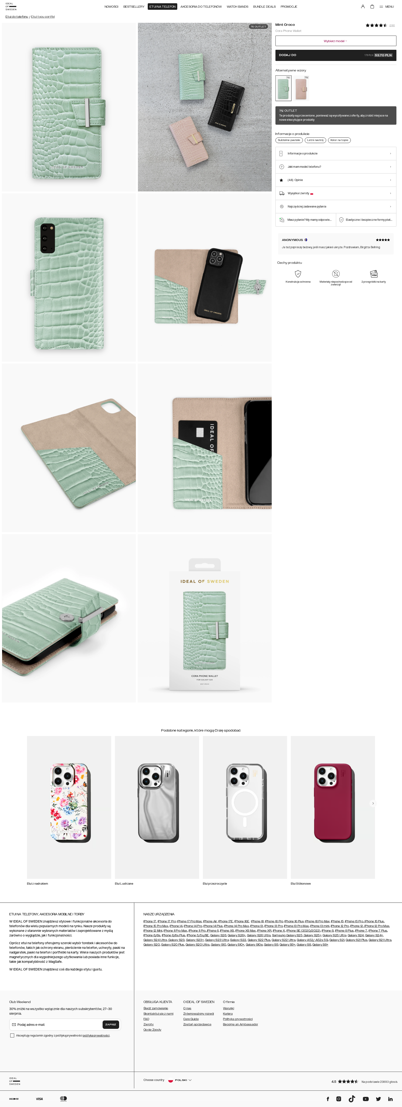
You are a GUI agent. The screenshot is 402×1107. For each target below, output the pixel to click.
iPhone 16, (257, 921)
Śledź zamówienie (156, 1008)
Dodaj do (335, 55)
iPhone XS (227, 930)
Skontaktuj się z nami (158, 1013)
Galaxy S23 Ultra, (217, 940)
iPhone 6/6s (152, 935)
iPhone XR (264, 930)
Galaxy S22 (238, 940)
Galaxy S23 (176, 940)
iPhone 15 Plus (374, 921)
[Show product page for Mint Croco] (283, 88)
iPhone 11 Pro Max (175, 930)
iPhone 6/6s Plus (173, 935)
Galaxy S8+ (320, 944)
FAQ (146, 1019)
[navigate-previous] (373, 803)
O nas (187, 1008)
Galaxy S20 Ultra (198, 944)
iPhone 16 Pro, (274, 921)
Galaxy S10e (254, 944)
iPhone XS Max (245, 930)
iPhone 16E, (242, 921)
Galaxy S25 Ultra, (335, 935)
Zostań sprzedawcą (197, 1024)
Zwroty (149, 1024)
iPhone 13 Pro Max (296, 926)
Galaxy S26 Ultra (259, 935)
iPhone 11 (212, 930)
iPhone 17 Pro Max (189, 921)
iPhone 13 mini (319, 926)
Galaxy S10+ (236, 944)
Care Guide (191, 1019)
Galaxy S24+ (374, 935)
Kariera (228, 1013)
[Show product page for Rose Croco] (301, 88)
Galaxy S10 (218, 944)
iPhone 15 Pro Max (156, 926)
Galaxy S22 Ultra (283, 940)
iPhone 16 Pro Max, (317, 921)
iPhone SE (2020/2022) (303, 930)
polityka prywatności (96, 1035)
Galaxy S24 (356, 935)
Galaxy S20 (152, 944)
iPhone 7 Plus (377, 930)
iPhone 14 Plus (213, 926)
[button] (362, 1081)
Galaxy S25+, (312, 935)
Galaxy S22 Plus (259, 940)
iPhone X (279, 930)
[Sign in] (363, 6)
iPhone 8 (328, 930)
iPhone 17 (150, 921)
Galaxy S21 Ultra (380, 940)
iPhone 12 (356, 926)
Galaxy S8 (304, 944)
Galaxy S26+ (236, 935)
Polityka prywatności (238, 1019)
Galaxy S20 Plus (172, 944)
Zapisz (110, 1024)
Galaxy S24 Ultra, (156, 940)
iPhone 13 (256, 926)
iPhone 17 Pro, (167, 921)
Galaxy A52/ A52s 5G (312, 940)
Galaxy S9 (271, 944)
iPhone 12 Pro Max (376, 926)
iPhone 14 (176, 926)
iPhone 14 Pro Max (236, 926)
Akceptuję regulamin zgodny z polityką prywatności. (63, 1035)
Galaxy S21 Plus (356, 940)
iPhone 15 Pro (354, 921)
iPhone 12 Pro (340, 926)
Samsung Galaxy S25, (287, 935)
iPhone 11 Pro (197, 930)
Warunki (228, 1008)
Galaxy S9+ (287, 944)
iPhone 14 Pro (193, 926)
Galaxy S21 (336, 940)
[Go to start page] (11, 6)
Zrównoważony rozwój (198, 1013)
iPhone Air (210, 921)
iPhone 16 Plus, (295, 921)
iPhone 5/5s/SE (198, 935)
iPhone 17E (225, 921)
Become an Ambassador (240, 1024)
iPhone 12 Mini (153, 930)
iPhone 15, (337, 921)
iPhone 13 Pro (274, 926)
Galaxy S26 (218, 935)
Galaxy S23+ (195, 940)
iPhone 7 (361, 930)
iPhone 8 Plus (344, 930)
